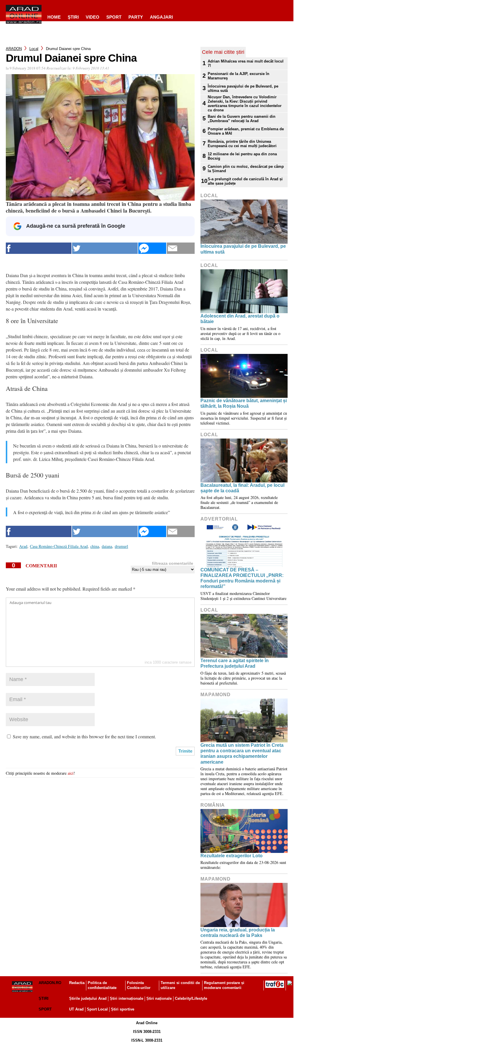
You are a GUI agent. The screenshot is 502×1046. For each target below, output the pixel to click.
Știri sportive (122, 1009)
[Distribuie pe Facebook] (38, 248)
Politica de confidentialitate (102, 985)
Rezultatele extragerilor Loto (231, 855)
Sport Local (97, 1009)
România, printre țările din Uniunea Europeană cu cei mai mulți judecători (242, 143)
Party (135, 17)
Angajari (161, 17)
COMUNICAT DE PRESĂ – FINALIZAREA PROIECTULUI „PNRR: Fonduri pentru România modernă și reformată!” (242, 578)
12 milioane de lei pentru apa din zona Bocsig (242, 156)
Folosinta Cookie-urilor (138, 985)
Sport (113, 17)
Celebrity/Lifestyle (191, 998)
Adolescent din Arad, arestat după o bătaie (239, 318)
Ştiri (73, 17)
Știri (44, 998)
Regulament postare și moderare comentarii (224, 985)
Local (33, 49)
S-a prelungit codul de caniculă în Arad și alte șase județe (245, 181)
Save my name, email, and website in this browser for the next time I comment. (84, 736)
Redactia (77, 983)
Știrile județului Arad (88, 998)
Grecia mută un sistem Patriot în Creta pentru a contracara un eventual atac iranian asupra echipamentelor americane (242, 754)
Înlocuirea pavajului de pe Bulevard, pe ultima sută (243, 88)
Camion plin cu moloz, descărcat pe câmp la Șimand (246, 168)
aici (70, 773)
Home (54, 17)
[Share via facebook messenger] (152, 248)
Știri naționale (159, 998)
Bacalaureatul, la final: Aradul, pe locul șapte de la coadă (242, 488)
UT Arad (76, 1009)
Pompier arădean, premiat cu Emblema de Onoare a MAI (246, 131)
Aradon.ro (50, 983)
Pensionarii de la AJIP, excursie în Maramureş (238, 76)
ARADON (14, 49)
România (212, 805)
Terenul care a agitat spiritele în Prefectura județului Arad (234, 663)
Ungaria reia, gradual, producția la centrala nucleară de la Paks (237, 932)
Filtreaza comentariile (172, 563)
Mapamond (215, 694)
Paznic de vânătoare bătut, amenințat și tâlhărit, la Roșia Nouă (243, 403)
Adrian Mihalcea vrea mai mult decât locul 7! (246, 63)
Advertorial (219, 518)
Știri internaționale (126, 998)
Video (92, 17)
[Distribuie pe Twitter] (105, 248)
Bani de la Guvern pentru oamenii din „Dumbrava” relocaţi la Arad (241, 118)
